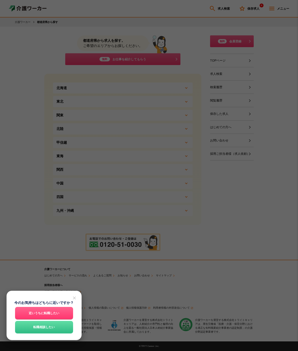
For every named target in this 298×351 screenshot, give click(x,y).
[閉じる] (74, 298)
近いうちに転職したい (44, 313)
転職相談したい (44, 327)
